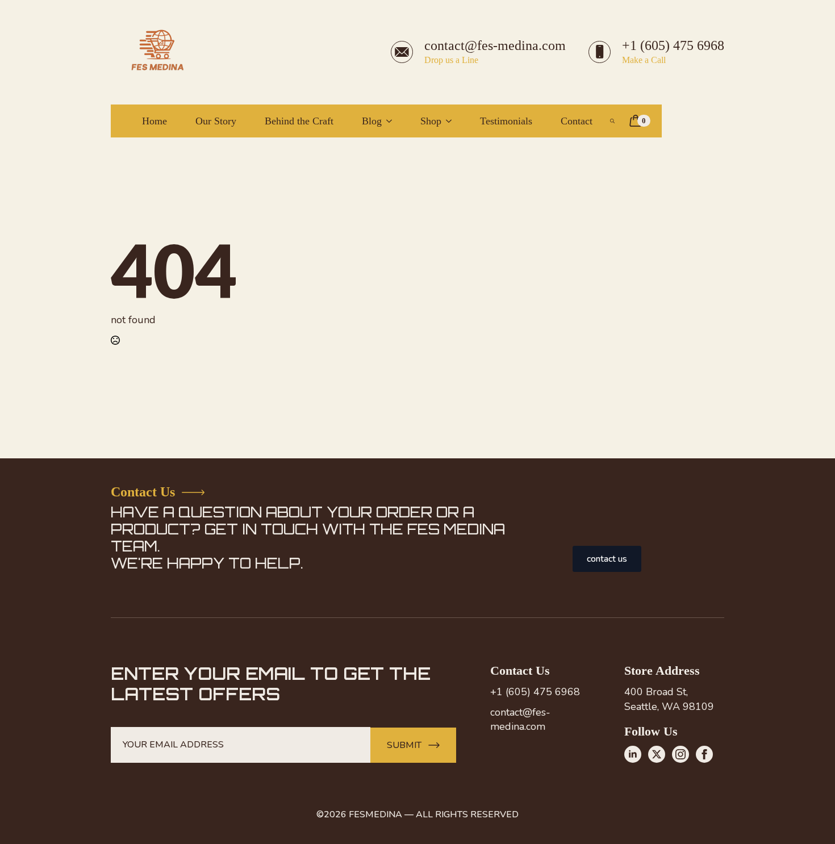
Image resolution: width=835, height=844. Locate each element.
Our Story (215, 121)
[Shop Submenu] (452, 121)
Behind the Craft (299, 121)
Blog (372, 121)
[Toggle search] (612, 121)
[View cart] (635, 121)
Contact (578, 121)
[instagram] (680, 754)
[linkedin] (632, 754)
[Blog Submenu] (392, 121)
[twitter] (656, 754)
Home (154, 121)
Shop (430, 121)
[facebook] (704, 754)
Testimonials (506, 121)
